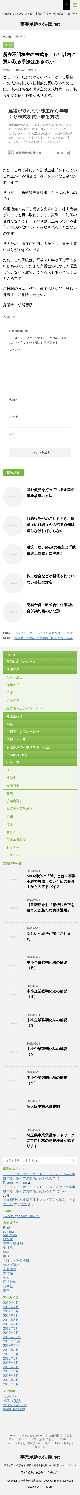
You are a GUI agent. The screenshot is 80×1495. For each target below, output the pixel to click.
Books (7, 1228)
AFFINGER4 (47, 1486)
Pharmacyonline (15, 1182)
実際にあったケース (21, 661)
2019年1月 (11, 1332)
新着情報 (9, 1269)
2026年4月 (11, 1302)
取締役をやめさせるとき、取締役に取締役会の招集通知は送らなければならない (51, 524)
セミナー (12, 847)
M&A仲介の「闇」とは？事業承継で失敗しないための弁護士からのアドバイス (51, 881)
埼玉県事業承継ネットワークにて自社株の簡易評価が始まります (51, 1140)
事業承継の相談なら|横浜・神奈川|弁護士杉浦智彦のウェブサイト (40, 1465)
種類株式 (12, 685)
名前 (13, 399)
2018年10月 (12, 1345)
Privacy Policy (16, 755)
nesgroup (67, 1191)
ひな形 (8, 1239)
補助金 (11, 777)
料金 (9, 724)
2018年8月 (11, 1354)
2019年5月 (11, 1315)
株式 (9, 793)
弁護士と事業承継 (19, 808)
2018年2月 (11, 1380)
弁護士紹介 (14, 716)
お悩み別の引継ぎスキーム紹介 (29, 747)
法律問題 (12, 669)
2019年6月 (11, 1311)
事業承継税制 (16, 840)
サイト (13, 433)
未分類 (8, 1273)
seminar (9, 1231)
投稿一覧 (12, 762)
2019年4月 (11, 1320)
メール (14, 416)
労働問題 (12, 700)
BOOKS (12, 855)
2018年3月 (11, 1375)
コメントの (15, 1405)
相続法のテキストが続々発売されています (43, 633)
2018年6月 (11, 1363)
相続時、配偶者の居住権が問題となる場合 (43, 638)
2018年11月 (11, 1341)
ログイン (9, 1396)
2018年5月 (11, 1367)
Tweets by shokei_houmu (21, 1216)
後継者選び (14, 801)
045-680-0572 (41, 1472)
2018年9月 (11, 1350)
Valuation (10, 1235)
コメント (15, 349)
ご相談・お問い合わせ (22, 732)
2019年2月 (11, 1328)
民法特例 (12, 785)
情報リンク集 (16, 739)
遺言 (9, 770)
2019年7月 (11, 1307)
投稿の (12, 1400)
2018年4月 (11, 1371)
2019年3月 (11, 1324)
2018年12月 (12, 1337)
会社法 (11, 317)
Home (10, 654)
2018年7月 (11, 1358)
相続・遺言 (14, 677)
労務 (9, 816)
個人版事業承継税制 (43, 1106)
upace (22, 1204)
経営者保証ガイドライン (24, 708)
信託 (9, 693)
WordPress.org (14, 1409)
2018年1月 (11, 1384)
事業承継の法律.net (40, 24)
